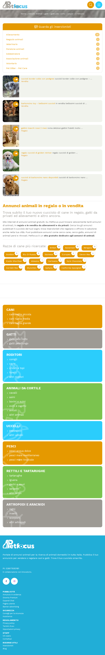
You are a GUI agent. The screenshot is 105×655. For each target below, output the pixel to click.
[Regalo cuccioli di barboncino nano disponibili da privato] (11, 185)
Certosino (54, 260)
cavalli (13, 392)
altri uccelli (16, 435)
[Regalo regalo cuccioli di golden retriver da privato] (11, 160)
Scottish (11, 254)
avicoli (13, 410)
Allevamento (12, 34)
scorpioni (14, 517)
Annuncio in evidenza (12, 595)
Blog (5, 649)
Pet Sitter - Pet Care (16, 68)
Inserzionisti (8, 646)
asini (12, 397)
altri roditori (16, 376)
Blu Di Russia (31, 254)
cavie (12, 363)
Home (23, 14)
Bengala (89, 247)
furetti (13, 372)
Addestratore (13, 54)
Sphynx (50, 267)
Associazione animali (17, 58)
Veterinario (12, 44)
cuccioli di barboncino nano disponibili (39, 177)
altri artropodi (17, 522)
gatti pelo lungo (18, 343)
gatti (46, 14)
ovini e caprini (17, 405)
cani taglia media (19, 318)
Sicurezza (8, 610)
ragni (12, 509)
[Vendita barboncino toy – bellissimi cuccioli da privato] (11, 111)
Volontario (11, 63)
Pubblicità (9, 592)
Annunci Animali (35, 14)
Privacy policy (8, 623)
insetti (13, 513)
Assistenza (7, 616)
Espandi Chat (8, 601)
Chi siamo (7, 636)
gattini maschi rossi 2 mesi (34, 128)
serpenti (14, 488)
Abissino (36, 260)
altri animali (16, 414)
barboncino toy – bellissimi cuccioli (38, 103)
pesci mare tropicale (21, 459)
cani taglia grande (20, 323)
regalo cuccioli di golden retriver (36, 153)
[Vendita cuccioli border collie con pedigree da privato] (11, 86)
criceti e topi (16, 368)
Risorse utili (10, 643)
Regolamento (10, 620)
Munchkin (33, 267)
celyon (70, 14)
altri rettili (15, 493)
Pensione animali (15, 49)
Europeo (68, 254)
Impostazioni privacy (11, 629)
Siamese (50, 254)
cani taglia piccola (20, 314)
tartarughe (15, 475)
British (55, 247)
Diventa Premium (10, 598)
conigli (13, 359)
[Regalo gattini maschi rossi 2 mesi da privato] (11, 136)
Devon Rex (86, 254)
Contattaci (7, 639)
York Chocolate (76, 260)
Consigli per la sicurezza (13, 613)
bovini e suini (17, 401)
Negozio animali (14, 39)
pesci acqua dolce (20, 450)
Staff (6, 633)
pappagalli (15, 430)
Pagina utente (9, 604)
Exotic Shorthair (15, 260)
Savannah (71, 247)
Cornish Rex (13, 267)
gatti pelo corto (58, 14)
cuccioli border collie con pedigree (37, 79)
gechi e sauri (17, 484)
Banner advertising (11, 607)
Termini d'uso (8, 626)
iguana (13, 480)
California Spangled (73, 267)
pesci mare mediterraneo (24, 455)
